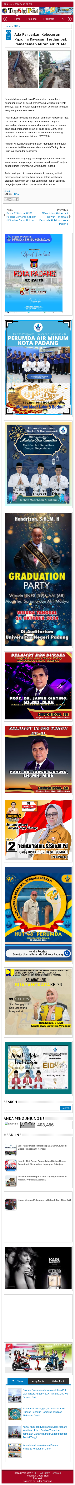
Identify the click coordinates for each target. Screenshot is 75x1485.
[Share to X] (13, 199)
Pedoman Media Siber (37, 1475)
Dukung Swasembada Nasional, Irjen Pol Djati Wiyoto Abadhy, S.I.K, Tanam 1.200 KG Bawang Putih (45, 1394)
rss (70, 4)
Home (17, 19)
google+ (65, 4)
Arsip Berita (38, 1381)
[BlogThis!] (10, 199)
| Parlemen (48, 19)
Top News (17, 1381)
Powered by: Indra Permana (37, 1481)
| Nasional (32, 19)
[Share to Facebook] (17, 199)
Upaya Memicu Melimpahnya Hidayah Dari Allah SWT (44, 1200)
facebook (60, 4)
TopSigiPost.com (22, 1473)
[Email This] (6, 199)
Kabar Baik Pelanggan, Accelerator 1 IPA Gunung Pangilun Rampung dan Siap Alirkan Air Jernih (44, 1412)
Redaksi (37, 1478)
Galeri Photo (58, 1381)
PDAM (16, 194)
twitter (55, 4)
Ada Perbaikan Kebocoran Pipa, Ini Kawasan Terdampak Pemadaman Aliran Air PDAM (40, 39)
